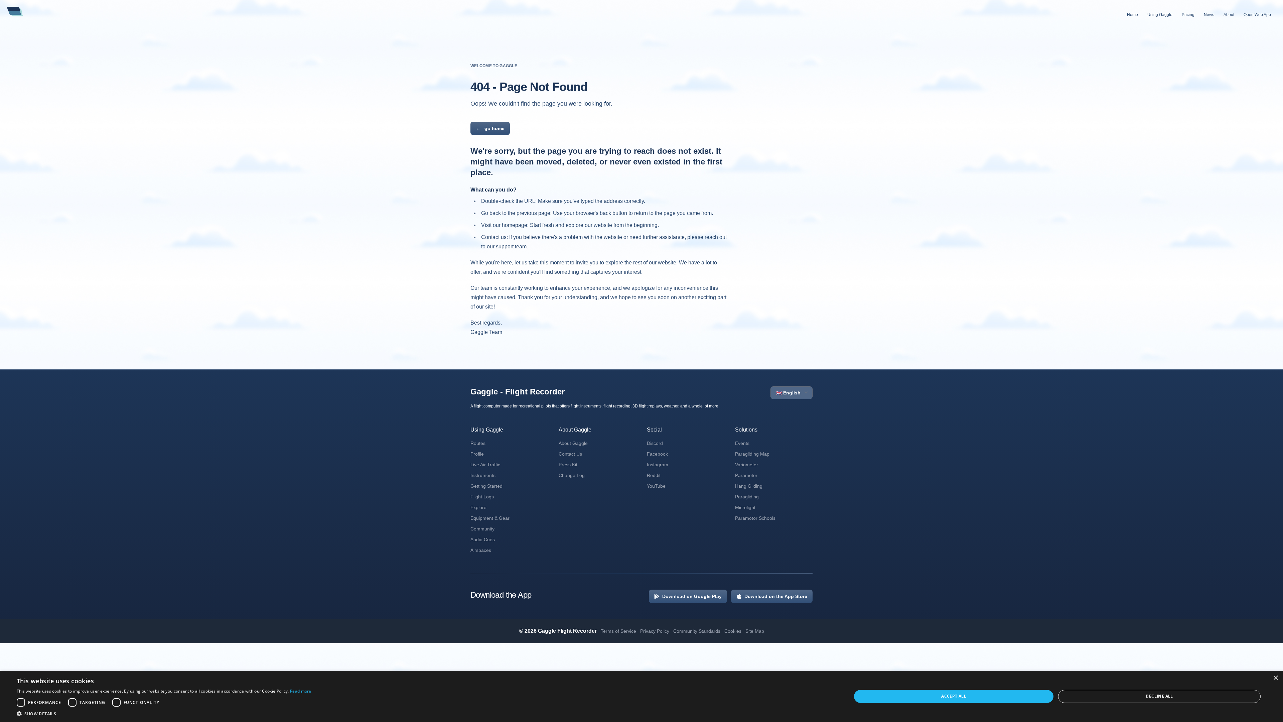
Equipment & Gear (490, 518)
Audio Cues (482, 539)
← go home (490, 128)
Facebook (657, 454)
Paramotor (746, 475)
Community (482, 528)
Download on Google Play (692, 596)
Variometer (746, 464)
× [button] (1275, 678)
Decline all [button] (1159, 696)
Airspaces (480, 550)
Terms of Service (618, 631)
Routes (477, 443)
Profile (477, 454)
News (1209, 14)
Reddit (654, 475)
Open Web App (1257, 14)
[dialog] (641, 696)
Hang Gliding (748, 486)
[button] (164, 713)
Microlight (745, 507)
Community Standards (696, 631)
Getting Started (486, 486)
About (1229, 14)
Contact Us (570, 454)
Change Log (572, 475)
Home (1132, 14)
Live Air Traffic (485, 464)
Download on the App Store (775, 596)
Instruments (482, 475)
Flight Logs (482, 496)
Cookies (732, 631)
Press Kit (568, 464)
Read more (300, 691)
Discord (655, 443)
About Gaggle (573, 443)
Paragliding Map (752, 454)
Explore (478, 507)
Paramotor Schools (755, 518)
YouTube (656, 486)
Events (742, 443)
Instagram (657, 464)
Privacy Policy (654, 631)
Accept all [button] (953, 696)
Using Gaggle (1159, 14)
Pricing (1188, 14)
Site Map (754, 631)
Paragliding (747, 496)
